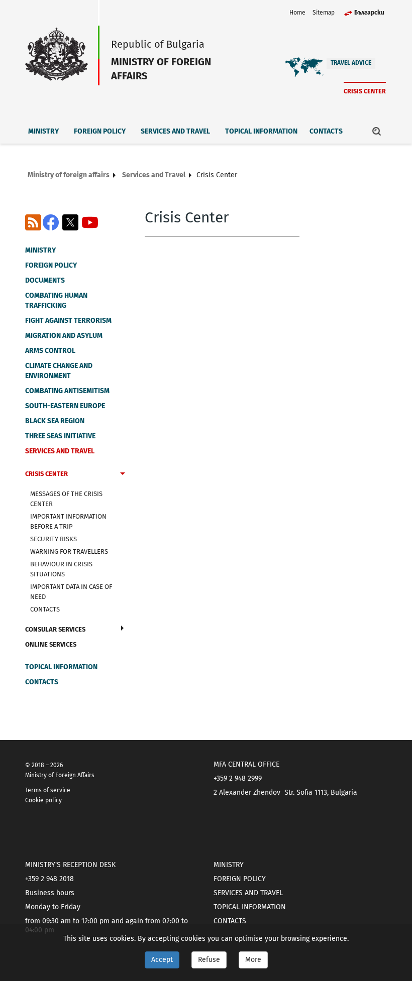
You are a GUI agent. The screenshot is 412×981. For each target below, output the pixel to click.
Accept (162, 959)
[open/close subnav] (122, 474)
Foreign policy (100, 131)
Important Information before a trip (68, 521)
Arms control (50, 350)
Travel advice (351, 62)
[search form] (377, 131)
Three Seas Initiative (60, 436)
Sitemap (324, 12)
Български (369, 12)
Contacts (326, 131)
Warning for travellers (69, 551)
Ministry (43, 131)
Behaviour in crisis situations (61, 569)
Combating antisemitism (67, 391)
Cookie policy (43, 800)
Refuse (209, 959)
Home (297, 12)
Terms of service (47, 790)
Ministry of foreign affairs (69, 175)
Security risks (53, 539)
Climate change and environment (58, 370)
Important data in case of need (71, 591)
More (253, 959)
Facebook (51, 222)
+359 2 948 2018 (49, 879)
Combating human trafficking (56, 300)
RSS (33, 222)
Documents (45, 280)
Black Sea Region (54, 421)
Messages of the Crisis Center (66, 499)
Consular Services (55, 629)
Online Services (50, 644)
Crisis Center (365, 91)
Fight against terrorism (68, 320)
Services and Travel (175, 131)
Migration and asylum (63, 335)
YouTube (90, 222)
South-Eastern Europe (65, 406)
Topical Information (261, 131)
